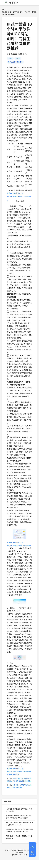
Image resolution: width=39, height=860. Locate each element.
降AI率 (32, 854)
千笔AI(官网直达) (13, 774)
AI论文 (32, 847)
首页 (3, 10)
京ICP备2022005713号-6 (20, 855)
